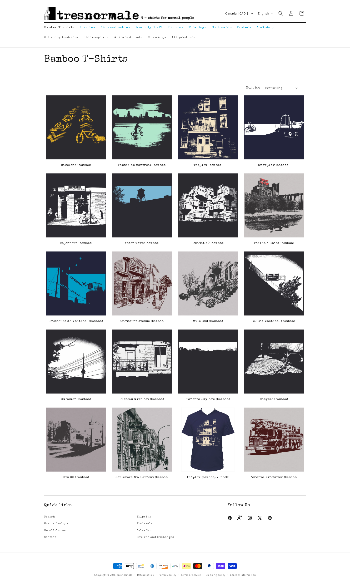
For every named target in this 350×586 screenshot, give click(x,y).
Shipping (144, 517)
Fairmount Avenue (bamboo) (142, 321)
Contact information (243, 574)
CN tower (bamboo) (76, 399)
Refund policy (145, 574)
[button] (280, 13)
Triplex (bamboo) (208, 165)
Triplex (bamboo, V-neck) (208, 477)
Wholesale (144, 523)
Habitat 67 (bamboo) (207, 243)
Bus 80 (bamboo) (76, 477)
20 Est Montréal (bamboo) (274, 321)
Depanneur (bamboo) (76, 243)
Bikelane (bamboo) (76, 165)
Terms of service (191, 574)
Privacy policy (167, 574)
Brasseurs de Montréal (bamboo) (76, 321)
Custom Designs (56, 523)
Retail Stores (55, 530)
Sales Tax (144, 530)
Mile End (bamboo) (208, 321)
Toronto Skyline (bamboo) (208, 399)
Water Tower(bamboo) (142, 243)
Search (49, 517)
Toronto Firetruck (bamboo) (274, 477)
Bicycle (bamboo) (274, 399)
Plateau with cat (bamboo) (142, 399)
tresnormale (124, 574)
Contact (50, 537)
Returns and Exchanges (155, 537)
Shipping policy (215, 574)
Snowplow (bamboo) (274, 165)
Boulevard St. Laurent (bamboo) (142, 477)
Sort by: (253, 87)
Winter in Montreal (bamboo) (142, 165)
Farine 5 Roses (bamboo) (274, 243)
